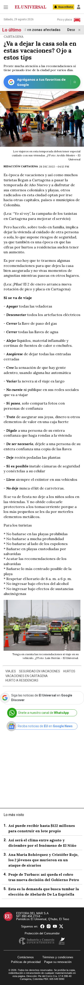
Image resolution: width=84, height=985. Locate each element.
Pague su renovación (57, 961)
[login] (78, 7)
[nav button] (6, 7)
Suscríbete (65, 6)
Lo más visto (14, 815)
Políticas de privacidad (26, 961)
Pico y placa (64, 19)
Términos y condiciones (57, 957)
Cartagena (14, 37)
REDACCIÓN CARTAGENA (21, 166)
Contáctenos (25, 957)
